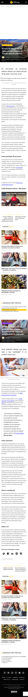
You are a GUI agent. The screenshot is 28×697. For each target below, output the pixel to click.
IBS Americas (10, 106)
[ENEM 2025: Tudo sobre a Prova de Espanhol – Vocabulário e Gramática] (14, 259)
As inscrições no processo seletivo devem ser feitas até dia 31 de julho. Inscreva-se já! (14, 307)
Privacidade (15, 679)
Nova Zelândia (10, 400)
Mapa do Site (7, 679)
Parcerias (22, 677)
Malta (2, 402)
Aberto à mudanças (7, 661)
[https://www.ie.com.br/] (4, 554)
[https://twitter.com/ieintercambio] (17, 554)
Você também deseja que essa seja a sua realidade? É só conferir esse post (14, 657)
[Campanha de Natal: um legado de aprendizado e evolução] (14, 282)
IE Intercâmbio (19, 433)
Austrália (3, 400)
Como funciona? (6, 659)
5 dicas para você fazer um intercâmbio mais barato (20, 218)
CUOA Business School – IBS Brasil (11, 311)
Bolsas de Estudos (7, 45)
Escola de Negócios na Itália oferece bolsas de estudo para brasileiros (20, 569)
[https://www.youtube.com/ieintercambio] (21, 554)
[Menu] (2, 2)
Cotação (9, 677)
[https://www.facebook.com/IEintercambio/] (8, 554)
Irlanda (20, 398)
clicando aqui (19, 167)
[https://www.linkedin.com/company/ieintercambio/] (12, 554)
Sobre (3, 677)
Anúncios (15, 677)
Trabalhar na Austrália (7, 559)
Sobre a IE (5, 662)
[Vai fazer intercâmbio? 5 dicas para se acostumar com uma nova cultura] (14, 237)
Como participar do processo (9, 309)
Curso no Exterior (7, 323)
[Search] (26, 2)
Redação (8, 57)
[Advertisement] (14, 24)
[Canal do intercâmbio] (14, 2)
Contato (22, 679)
